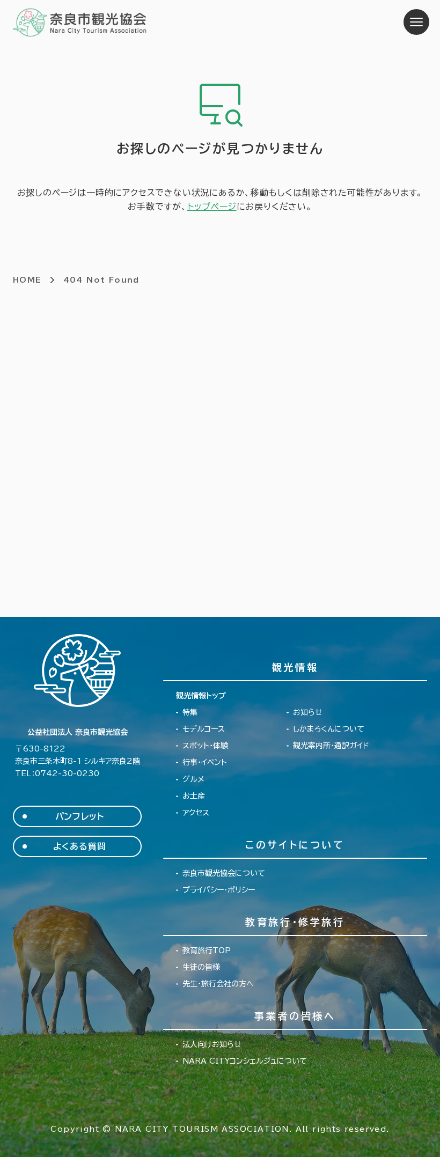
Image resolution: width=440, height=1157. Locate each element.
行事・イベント (204, 762)
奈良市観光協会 (80, 22)
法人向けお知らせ (211, 1044)
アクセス (195, 812)
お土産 (193, 796)
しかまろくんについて (328, 729)
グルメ (193, 779)
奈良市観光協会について (223, 873)
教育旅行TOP (206, 950)
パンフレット (79, 816)
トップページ (212, 206)
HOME (27, 280)
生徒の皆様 (201, 967)
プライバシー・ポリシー (218, 890)
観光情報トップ (201, 695)
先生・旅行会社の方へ (218, 983)
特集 (189, 712)
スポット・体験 (205, 745)
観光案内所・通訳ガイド (331, 745)
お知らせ (307, 712)
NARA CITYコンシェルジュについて (244, 1061)
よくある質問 (79, 846)
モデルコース (203, 729)
